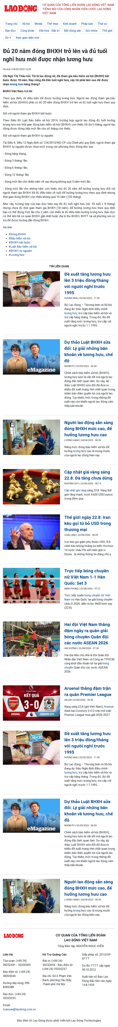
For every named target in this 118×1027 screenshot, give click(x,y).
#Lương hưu (16, 255)
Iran (66, 542)
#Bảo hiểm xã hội (19, 238)
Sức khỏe (91, 30)
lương (76, 451)
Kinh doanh (70, 23)
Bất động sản (72, 30)
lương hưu (16, 84)
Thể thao (52, 23)
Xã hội (26, 23)
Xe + (8, 37)
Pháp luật (87, 23)
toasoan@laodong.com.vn (19, 1009)
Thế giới (107, 30)
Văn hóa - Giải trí (49, 30)
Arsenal (109, 706)
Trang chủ (11, 23)
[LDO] (31, 289)
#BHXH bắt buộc (20, 242)
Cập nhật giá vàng (75, 490)
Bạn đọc (10, 30)
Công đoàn (27, 30)
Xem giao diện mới (27, 37)
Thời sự (102, 23)
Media (38, 23)
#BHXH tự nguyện (20, 251)
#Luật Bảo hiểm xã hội (23, 246)
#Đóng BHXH (17, 234)
